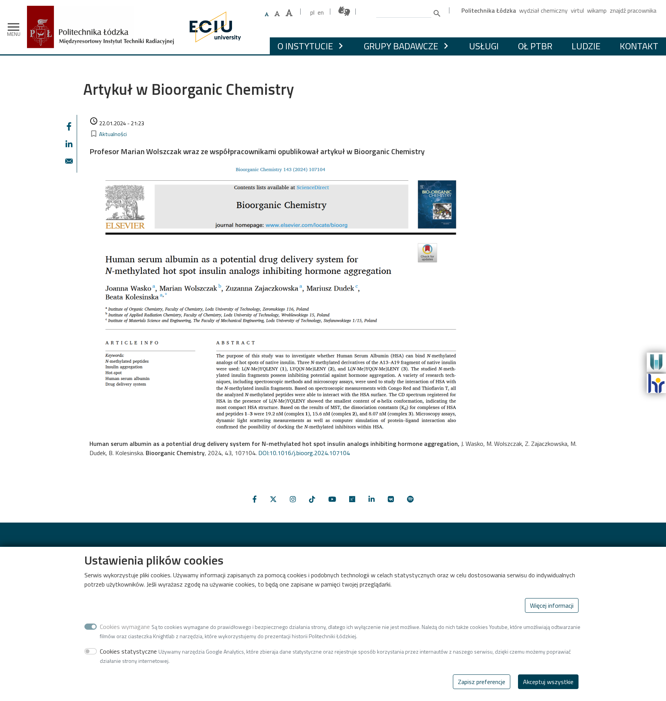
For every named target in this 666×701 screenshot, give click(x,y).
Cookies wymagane (125, 626)
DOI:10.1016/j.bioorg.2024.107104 (304, 452)
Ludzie (586, 46)
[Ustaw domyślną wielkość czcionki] (267, 14)
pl (312, 12)
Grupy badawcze (401, 46)
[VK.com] (391, 499)
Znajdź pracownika (633, 10)
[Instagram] (293, 499)
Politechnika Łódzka (488, 10)
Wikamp (597, 10)
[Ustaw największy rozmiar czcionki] (289, 13)
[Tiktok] (312, 499)
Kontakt (639, 46)
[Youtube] (332, 499)
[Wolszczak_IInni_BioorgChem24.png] (276, 299)
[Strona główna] (103, 11)
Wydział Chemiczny (543, 10)
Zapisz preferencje (481, 681)
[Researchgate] (352, 499)
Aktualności (113, 134)
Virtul (577, 10)
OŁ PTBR (535, 46)
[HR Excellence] (656, 382)
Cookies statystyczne (128, 651)
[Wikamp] (656, 361)
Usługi (484, 46)
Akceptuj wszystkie (548, 681)
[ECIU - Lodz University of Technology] (213, 27)
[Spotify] (410, 499)
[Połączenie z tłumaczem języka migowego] (344, 11)
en (321, 12)
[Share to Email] (69, 161)
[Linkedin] (371, 499)
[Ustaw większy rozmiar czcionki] (277, 13)
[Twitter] (273, 499)
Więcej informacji (552, 605)
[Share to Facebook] (69, 126)
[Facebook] (254, 499)
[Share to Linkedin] (69, 144)
